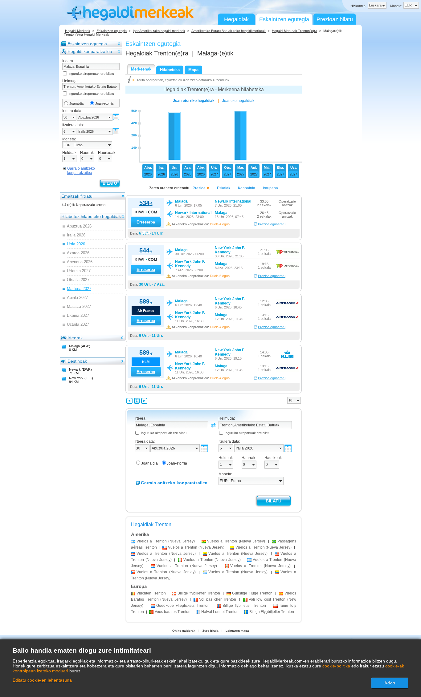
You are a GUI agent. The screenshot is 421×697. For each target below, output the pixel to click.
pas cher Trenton (217, 599)
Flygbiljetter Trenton (271, 612)
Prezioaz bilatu (335, 19)
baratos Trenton (172, 612)
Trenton (151, 593)
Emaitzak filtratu (76, 196)
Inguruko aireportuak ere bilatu (91, 73)
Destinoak (77, 361)
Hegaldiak (236, 19)
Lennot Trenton (220, 612)
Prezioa (199, 188)
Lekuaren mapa (237, 630)
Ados (389, 682)
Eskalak (223, 188)
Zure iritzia (210, 630)
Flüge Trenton (252, 593)
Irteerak (75, 337)
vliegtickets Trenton (182, 605)
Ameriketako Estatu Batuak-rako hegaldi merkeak (228, 31)
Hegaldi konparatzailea (89, 51)
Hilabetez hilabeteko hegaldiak (91, 216)
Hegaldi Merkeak (77, 31)
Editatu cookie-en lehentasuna (42, 680)
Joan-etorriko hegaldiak (194, 101)
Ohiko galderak (183, 630)
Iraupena (270, 188)
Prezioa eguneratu (271, 224)
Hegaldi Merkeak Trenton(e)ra (294, 31)
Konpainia (246, 188)
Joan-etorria (104, 103)
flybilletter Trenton (199, 593)
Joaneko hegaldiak (238, 101)
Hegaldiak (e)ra (156, 53)
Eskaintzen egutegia (284, 19)
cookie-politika (336, 665)
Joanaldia (76, 103)
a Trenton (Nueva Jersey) (166, 541)
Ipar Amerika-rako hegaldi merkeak (159, 31)
